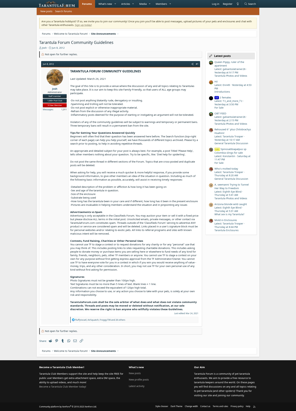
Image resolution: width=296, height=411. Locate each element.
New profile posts (139, 379)
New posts (46, 11)
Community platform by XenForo (68, 406)
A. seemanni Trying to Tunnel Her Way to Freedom (231, 186)
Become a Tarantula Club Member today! (62, 386)
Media (143, 3)
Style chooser (161, 406)
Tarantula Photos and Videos (230, 75)
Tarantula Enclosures (226, 230)
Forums (87, 3)
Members (161, 3)
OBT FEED (220, 113)
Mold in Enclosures (225, 220)
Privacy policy (237, 406)
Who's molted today (226, 168)
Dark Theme (176, 406)
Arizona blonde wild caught (230, 204)
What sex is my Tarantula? (229, 214)
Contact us (205, 406)
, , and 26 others (100, 319)
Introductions (222, 91)
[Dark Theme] (237, 4)
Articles (125, 3)
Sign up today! (83, 25)
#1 (197, 63)
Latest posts (222, 56)
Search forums (63, 11)
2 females (223, 97)
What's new (105, 3)
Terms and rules (220, 406)
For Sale (219, 107)
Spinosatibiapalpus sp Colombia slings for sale (230, 150)
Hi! (216, 81)
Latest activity (136, 386)
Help (248, 406)
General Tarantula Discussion (231, 143)
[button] (115, 4)
